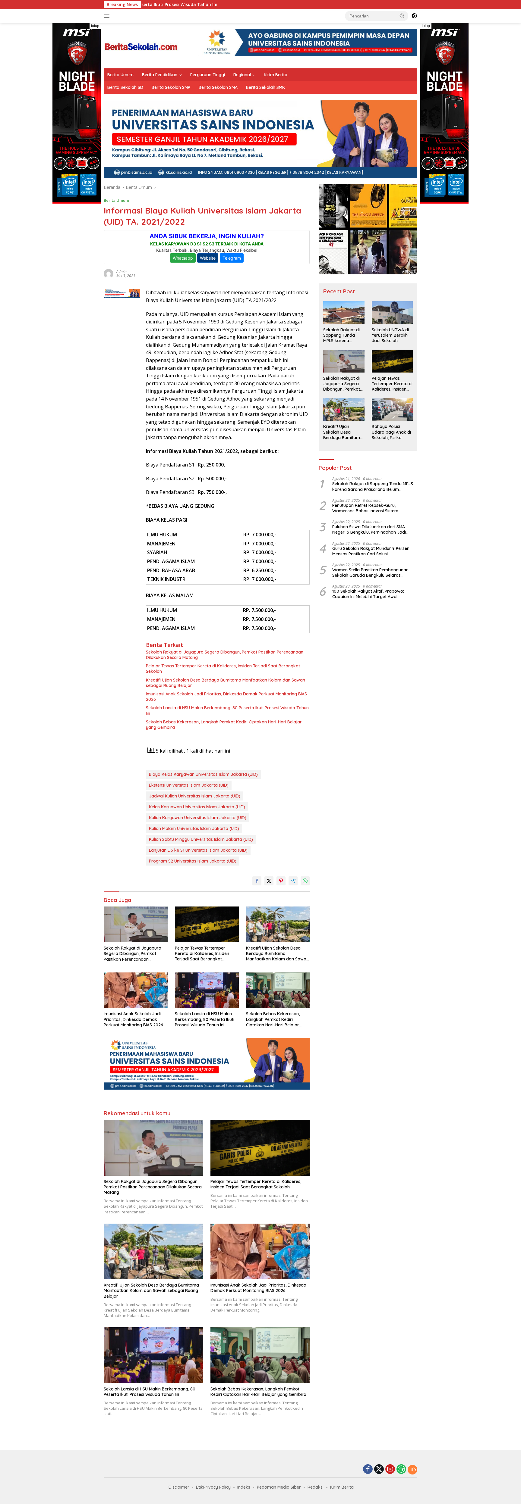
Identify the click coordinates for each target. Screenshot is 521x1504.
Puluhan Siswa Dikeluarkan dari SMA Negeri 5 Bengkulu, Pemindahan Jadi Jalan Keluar (369, 529)
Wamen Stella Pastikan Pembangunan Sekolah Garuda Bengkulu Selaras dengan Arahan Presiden (370, 572)
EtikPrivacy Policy (213, 1487)
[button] (402, 15)
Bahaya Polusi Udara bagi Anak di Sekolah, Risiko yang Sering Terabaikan (391, 432)
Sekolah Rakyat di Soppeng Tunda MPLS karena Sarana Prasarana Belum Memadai (342, 335)
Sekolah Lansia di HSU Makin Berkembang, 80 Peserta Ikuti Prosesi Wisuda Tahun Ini (227, 710)
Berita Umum (120, 74)
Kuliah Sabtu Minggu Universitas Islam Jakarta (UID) (201, 839)
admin (121, 271)
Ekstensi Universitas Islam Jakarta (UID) (189, 785)
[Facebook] (368, 1469)
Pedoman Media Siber (279, 1487)
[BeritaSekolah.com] (141, 45)
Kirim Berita (275, 74)
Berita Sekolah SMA (218, 87)
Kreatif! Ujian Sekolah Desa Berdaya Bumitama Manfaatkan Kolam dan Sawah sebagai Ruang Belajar (225, 682)
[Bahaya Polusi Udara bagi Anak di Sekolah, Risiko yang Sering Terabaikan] (392, 409)
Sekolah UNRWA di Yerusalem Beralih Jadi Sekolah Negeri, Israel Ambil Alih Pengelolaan (391, 335)
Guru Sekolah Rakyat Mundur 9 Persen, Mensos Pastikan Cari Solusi (371, 551)
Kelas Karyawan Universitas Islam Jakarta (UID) (197, 807)
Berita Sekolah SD (125, 87)
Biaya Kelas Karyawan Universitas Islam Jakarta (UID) (203, 774)
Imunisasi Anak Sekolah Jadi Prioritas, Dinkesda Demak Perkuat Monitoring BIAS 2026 (226, 696)
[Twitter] (379, 1469)
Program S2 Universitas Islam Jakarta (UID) (192, 861)
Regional (242, 74)
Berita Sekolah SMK (265, 87)
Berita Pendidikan (159, 74)
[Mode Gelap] (414, 16)
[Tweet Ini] (268, 880)
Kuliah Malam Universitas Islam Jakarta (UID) (194, 828)
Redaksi (316, 1487)
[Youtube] (390, 1469)
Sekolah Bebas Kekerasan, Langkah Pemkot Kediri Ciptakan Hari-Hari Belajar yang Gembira (224, 724)
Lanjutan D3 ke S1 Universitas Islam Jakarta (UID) (198, 850)
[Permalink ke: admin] (108, 273)
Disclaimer (179, 1487)
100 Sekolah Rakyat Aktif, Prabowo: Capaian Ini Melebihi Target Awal (368, 594)
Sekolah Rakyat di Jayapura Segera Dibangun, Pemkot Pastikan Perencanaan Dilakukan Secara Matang (224, 654)
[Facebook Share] (256, 880)
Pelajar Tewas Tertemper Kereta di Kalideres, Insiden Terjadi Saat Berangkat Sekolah (223, 668)
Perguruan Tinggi (207, 74)
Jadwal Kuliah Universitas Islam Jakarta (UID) (194, 796)
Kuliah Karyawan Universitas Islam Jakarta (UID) (197, 817)
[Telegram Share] (293, 880)
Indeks (243, 1487)
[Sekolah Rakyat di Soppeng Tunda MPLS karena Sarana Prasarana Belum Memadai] (343, 312)
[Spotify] (401, 1469)
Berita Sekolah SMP (171, 87)
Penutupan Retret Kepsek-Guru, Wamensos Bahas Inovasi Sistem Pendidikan (365, 508)
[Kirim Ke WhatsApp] (305, 880)
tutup (95, 26)
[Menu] (108, 16)
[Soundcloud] (412, 1469)
